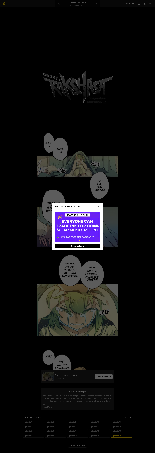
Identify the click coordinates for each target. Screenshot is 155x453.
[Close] (98, 206)
